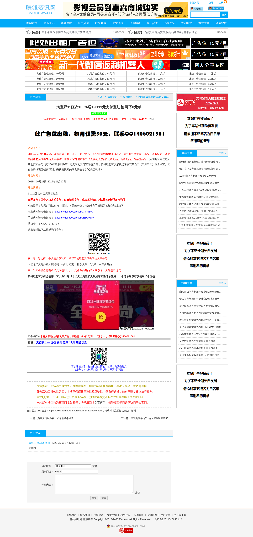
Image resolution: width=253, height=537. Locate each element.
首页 (99, 96)
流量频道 (135, 23)
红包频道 (100, 23)
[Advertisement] (99, 133)
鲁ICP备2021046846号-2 (168, 519)
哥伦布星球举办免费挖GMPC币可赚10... (201, 327)
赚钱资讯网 (76, 519)
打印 (152, 119)
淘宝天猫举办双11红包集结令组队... (56, 418)
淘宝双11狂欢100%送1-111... (153, 96)
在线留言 (71, 514)
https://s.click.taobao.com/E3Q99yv (74, 217)
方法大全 (203, 23)
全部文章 (165, 514)
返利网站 (186, 23)
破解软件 (221, 23)
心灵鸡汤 (169, 23)
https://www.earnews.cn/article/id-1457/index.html (75, 410)
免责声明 (100, 402)
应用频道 (83, 23)
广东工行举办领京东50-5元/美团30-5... (200, 189)
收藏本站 (194, 2)
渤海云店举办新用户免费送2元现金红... (200, 291)
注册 (221, 2)
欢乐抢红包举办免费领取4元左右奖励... (200, 319)
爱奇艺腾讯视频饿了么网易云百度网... (199, 161)
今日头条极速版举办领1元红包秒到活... (200, 355)
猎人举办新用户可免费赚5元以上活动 (199, 298)
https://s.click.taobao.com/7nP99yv (73, 211)
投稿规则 (98, 514)
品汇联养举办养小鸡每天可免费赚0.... (199, 348)
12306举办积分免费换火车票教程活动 (199, 225)
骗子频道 (152, 23)
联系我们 (85, 514)
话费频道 (117, 23)
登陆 (210, 2)
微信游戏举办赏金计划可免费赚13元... (199, 305)
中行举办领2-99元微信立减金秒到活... (199, 196)
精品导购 (125, 514)
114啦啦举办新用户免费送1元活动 (197, 175)
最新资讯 (49, 23)
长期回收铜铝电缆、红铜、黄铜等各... (199, 211)
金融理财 (66, 23)
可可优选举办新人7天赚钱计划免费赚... (200, 312)
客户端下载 (180, 514)
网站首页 (31, 23)
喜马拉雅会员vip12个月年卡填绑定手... (200, 218)
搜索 (224, 14)
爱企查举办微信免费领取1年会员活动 (199, 182)
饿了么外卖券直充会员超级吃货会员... (199, 168)
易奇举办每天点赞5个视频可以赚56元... (200, 334)
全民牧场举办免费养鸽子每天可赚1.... (199, 341)
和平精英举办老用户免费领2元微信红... (200, 204)
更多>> (222, 153)
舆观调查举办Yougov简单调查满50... (150, 418)
